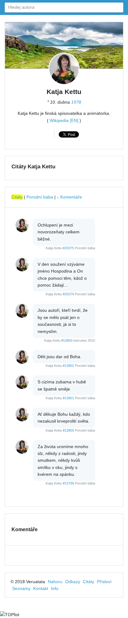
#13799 (68, 483)
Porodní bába (39, 196)
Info (54, 588)
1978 (76, 102)
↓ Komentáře (69, 196)
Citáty (17, 196)
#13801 (68, 398)
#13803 (66, 340)
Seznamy (21, 588)
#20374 (68, 294)
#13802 (68, 366)
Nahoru (55, 581)
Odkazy (72, 581)
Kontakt (40, 588)
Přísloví (104, 581)
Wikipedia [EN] (64, 120)
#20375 (68, 248)
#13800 (68, 430)
